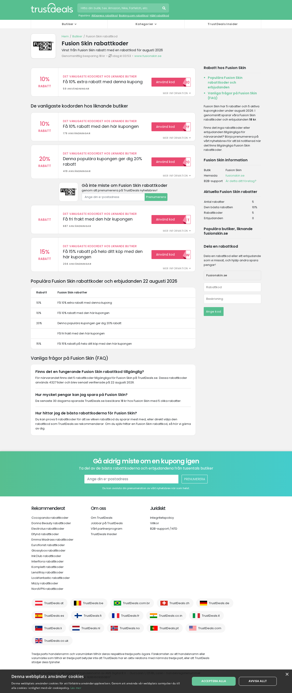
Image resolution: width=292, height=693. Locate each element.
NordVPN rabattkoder (47, 589)
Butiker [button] (67, 24)
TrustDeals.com (209, 628)
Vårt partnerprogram (106, 528)
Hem (65, 36)
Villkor (154, 523)
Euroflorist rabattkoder (48, 545)
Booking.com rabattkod (134, 15)
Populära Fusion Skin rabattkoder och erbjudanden (225, 82)
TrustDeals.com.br (136, 603)
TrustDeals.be (93, 603)
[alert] (146, 681)
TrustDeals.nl (90, 628)
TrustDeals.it (211, 615)
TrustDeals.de (219, 603)
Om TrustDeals (101, 518)
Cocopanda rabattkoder (49, 518)
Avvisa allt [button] (258, 681)
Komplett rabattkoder (47, 567)
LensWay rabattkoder (47, 572)
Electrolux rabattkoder (47, 528)
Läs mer (75, 688)
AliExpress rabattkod (104, 15)
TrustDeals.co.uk (56, 641)
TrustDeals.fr (130, 615)
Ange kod (213, 311)
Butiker (77, 36)
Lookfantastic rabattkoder (50, 578)
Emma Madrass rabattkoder (52, 539)
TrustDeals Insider (223, 24)
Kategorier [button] (145, 24)
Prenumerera (156, 197)
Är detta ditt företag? (241, 181)
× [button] (287, 674)
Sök (164, 8)
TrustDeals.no (130, 628)
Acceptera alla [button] (213, 681)
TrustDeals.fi (93, 615)
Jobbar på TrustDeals (107, 523)
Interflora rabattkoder (47, 561)
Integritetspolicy (162, 518)
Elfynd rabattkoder (45, 534)
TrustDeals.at (53, 603)
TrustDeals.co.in (170, 615)
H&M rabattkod (159, 15)
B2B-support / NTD (163, 528)
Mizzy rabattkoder (44, 583)
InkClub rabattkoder (46, 556)
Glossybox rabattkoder (48, 550)
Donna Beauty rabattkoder (51, 523)
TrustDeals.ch (179, 603)
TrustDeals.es (54, 615)
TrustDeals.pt (169, 628)
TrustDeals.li (53, 628)
